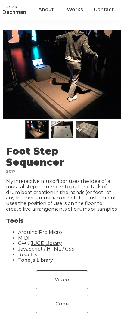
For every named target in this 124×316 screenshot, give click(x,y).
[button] (37, 129)
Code (62, 304)
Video (62, 279)
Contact (104, 9)
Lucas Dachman (14, 9)
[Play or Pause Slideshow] (5, 118)
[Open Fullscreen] (119, 118)
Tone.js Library (35, 260)
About (46, 9)
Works (75, 9)
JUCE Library (46, 243)
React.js (27, 254)
